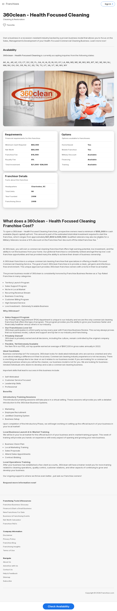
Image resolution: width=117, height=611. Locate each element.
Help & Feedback (10, 573)
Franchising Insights (11, 547)
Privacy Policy (9, 539)
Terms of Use (9, 550)
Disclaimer (7, 535)
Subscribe (7, 581)
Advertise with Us (10, 566)
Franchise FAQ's (10, 524)
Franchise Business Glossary (15, 505)
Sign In (108, 4)
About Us (7, 562)
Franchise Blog (9, 543)
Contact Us (8, 570)
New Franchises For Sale (14, 512)
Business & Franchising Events (16, 516)
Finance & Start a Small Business (17, 508)
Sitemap (6, 577)
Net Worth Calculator (12, 520)
